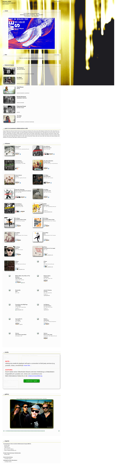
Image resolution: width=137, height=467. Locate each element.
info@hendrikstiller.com (11, 450)
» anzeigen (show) (7, 458)
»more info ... (27, 365)
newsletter (59, 1)
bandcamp (32, 73)
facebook (22, 73)
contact (54, 1)
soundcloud (27, 73)
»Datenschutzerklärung (35, 376)
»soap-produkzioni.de (48, 211)
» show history (56, 54)
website (18, 73)
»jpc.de (21, 324)
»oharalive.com (50, 255)
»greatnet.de (46, 309)
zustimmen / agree (31, 381)
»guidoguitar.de (47, 295)
